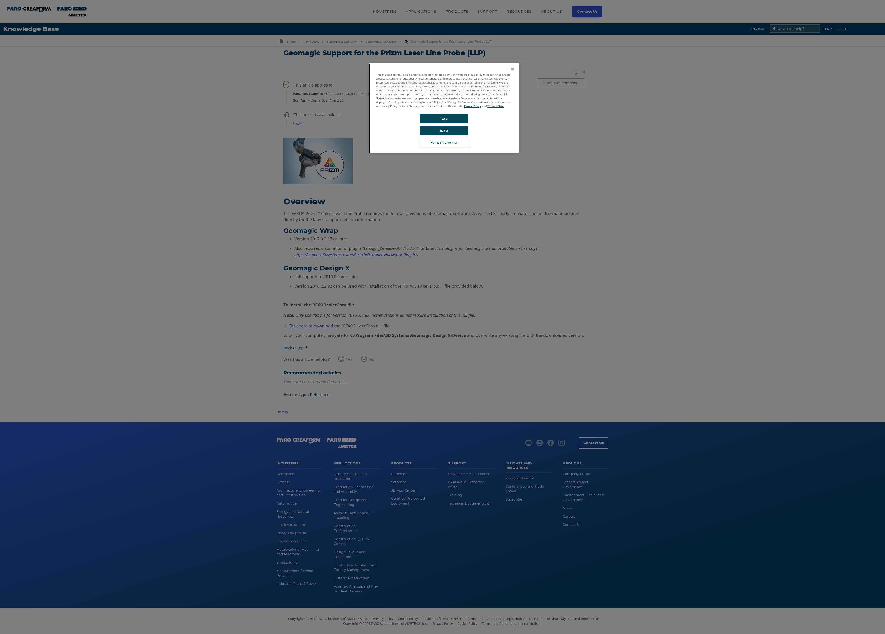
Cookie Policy (472, 106)
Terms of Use (495, 106)
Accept (444, 118)
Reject (444, 130)
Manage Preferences (444, 142)
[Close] (512, 69)
